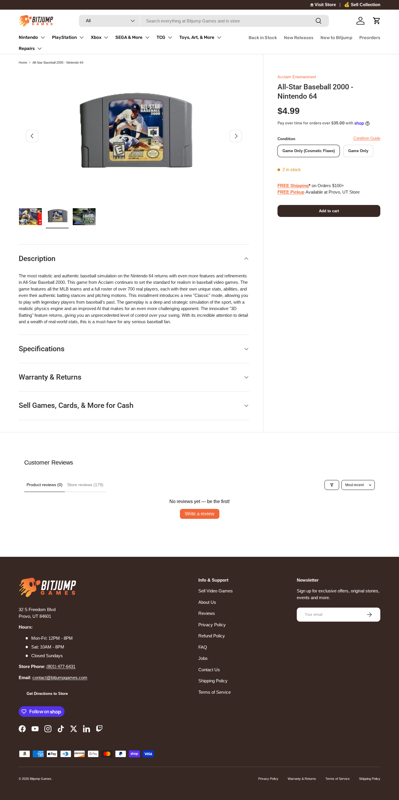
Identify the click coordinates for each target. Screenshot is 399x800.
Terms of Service (214, 692)
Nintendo (28, 37)
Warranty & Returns (302, 778)
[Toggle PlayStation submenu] (81, 37)
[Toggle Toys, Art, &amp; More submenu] (219, 37)
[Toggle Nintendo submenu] (42, 37)
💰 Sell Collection (362, 4)
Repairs (27, 48)
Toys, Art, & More (196, 37)
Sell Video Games (215, 590)
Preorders (369, 37)
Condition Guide (366, 138)
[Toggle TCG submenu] (170, 37)
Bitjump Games (40, 778)
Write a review (199, 513)
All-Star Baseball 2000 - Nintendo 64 (57, 62)
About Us (207, 602)
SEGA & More (129, 37)
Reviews (206, 613)
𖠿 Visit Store (323, 4)
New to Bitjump (336, 37)
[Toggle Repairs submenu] (39, 48)
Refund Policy (211, 635)
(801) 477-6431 (60, 666)
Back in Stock (263, 37)
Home (23, 62)
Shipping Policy (213, 680)
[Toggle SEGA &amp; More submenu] (147, 37)
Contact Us (209, 669)
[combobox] (204, 21)
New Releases (298, 37)
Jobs (203, 658)
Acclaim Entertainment (296, 77)
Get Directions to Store (47, 693)
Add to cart (329, 211)
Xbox (96, 37)
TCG (161, 37)
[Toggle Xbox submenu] (106, 37)
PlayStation (64, 37)
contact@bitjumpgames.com (59, 677)
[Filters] (332, 485)
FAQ (202, 647)
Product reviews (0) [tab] (45, 484)
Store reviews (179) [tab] (85, 484)
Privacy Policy (212, 624)
